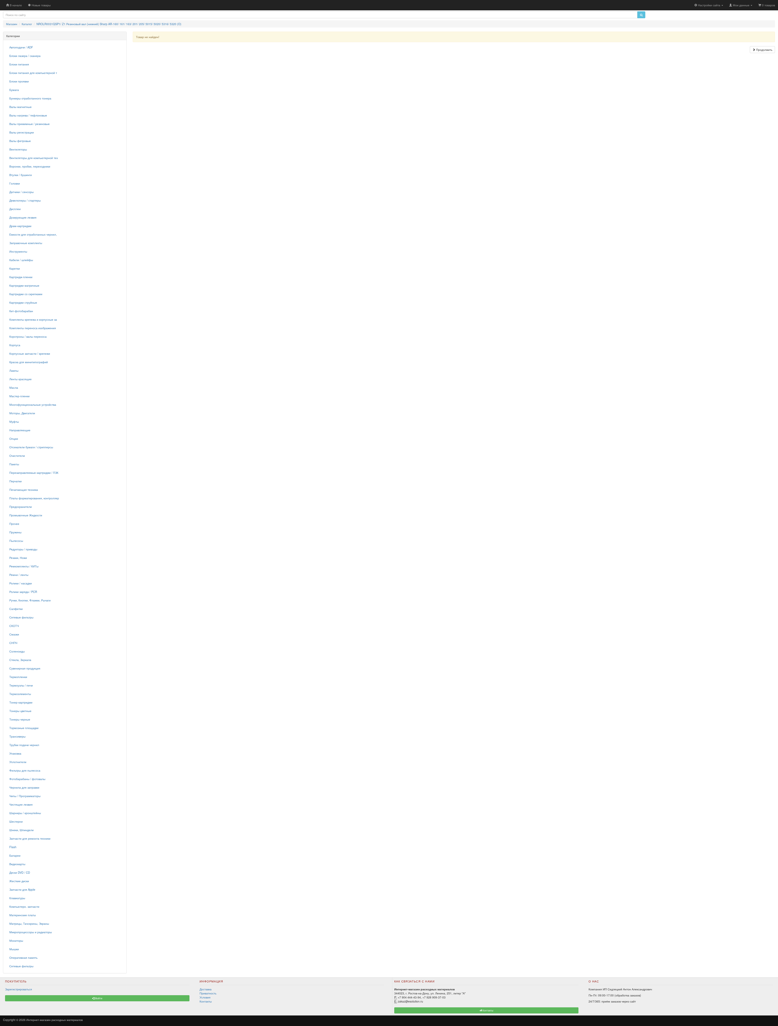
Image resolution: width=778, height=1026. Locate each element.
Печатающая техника (23, 490)
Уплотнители (17, 762)
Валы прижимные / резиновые (29, 124)
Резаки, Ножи (18, 558)
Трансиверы (17, 736)
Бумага (14, 90)
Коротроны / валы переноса (28, 336)
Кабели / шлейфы (21, 260)
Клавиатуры (17, 898)
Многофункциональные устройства (32, 404)
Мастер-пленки (19, 396)
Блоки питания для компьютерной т (33, 73)
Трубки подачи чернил (24, 745)
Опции (13, 439)
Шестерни (16, 821)
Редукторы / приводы (23, 549)
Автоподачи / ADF (21, 47)
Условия (205, 997)
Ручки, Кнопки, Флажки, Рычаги (30, 600)
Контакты (206, 1001)
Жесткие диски (19, 881)
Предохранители (20, 507)
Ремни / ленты (18, 575)
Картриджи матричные (24, 285)
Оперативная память (23, 958)
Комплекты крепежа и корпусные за (33, 319)
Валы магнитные (20, 107)
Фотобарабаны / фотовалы (27, 779)
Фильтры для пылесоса (24, 770)
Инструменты (18, 251)
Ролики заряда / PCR (23, 592)
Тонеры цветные (20, 711)
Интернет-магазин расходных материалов (54, 1020)
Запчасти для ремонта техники (29, 838)
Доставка (206, 989)
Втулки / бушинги (20, 175)
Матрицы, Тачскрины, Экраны (29, 923)
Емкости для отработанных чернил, (33, 234)
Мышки (14, 949)
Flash (12, 847)
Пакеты (14, 464)
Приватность (208, 993)
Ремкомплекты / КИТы (23, 566)
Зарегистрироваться (18, 989)
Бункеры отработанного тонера (30, 98)
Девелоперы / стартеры (25, 200)
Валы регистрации (21, 132)
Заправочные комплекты (25, 243)
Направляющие (19, 430)
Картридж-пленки (20, 277)
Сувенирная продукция (24, 668)
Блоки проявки (19, 81)
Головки (14, 183)
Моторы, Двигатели (22, 413)
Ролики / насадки (20, 583)
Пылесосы (16, 541)
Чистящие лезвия (21, 804)
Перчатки (15, 481)
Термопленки (18, 677)
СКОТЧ (14, 626)
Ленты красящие (20, 379)
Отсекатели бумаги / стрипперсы (31, 447)
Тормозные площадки (23, 728)
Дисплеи (15, 209)
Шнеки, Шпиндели (21, 830)
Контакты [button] (487, 1010)
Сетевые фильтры (21, 617)
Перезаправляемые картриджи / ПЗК (33, 473)
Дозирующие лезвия (22, 217)
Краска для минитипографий (28, 362)
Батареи (14, 855)
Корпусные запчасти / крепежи (29, 353)
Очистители (17, 456)
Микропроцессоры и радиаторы (30, 932)
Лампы (13, 370)
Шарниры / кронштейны (25, 813)
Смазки (14, 634)
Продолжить (763, 50)
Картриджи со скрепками (25, 294)
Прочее (14, 524)
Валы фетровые (20, 141)
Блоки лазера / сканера (25, 56)
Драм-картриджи (20, 226)
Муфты (14, 422)
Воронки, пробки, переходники (29, 166)
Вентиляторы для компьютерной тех (33, 158)
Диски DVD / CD (19, 872)
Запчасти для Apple (22, 889)
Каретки (14, 268)
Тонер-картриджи (20, 702)
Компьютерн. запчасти (24, 906)
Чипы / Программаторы (25, 796)
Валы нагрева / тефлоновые (28, 115)
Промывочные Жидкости (25, 515)
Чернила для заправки (24, 787)
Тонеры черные (19, 719)
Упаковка (15, 753)
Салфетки (16, 609)
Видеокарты (17, 864)
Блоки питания (19, 64)
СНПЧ (13, 643)
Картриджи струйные (23, 302)
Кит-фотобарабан (21, 311)
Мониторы (16, 940)
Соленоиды (17, 651)
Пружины (15, 532)
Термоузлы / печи (21, 685)
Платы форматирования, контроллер (34, 498)
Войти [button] (98, 998)
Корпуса (14, 345)
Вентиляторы (18, 149)
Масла (13, 387)
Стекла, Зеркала (20, 660)
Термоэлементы (20, 694)
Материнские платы (22, 915)
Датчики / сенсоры (21, 192)
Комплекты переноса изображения (32, 328)
